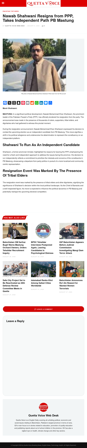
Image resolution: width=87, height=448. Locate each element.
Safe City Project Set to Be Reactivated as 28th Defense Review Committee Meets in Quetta (14, 286)
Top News (15, 11)
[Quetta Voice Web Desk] (43, 407)
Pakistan (6, 11)
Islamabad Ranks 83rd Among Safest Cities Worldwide (42, 283)
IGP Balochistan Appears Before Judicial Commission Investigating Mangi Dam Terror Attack (71, 248)
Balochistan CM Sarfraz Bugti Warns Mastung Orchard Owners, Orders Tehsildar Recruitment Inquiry (15, 248)
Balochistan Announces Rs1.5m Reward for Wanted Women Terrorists (71, 284)
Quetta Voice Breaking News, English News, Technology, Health (43, 445)
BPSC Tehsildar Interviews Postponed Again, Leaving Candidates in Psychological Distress (42, 248)
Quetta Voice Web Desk (15, 26)
